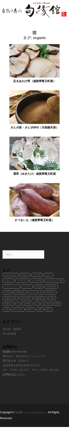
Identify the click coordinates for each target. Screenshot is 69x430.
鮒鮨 (40, 309)
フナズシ (27, 286)
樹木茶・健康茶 (12, 329)
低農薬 (39, 286)
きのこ (48, 275)
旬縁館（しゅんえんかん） (31, 412)
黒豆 (49, 309)
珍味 (52, 298)
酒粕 (57, 304)
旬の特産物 (9, 333)
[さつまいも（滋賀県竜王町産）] (34, 199)
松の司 (32, 292)
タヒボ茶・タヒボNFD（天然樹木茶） (34, 127)
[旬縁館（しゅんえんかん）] (34, 9)
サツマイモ (22, 280)
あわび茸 (37, 275)
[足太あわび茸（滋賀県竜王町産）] (34, 60)
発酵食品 (8, 304)
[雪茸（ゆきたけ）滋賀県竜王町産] (34, 153)
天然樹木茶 (51, 286)
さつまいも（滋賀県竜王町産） (34, 220)
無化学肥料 (26, 298)
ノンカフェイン (11, 286)
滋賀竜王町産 (10, 298)
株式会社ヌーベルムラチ (30, 356)
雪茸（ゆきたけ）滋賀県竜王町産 (34, 173)
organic (24, 275)
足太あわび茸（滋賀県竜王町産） (34, 81)
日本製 (7, 292)
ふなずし (8, 280)
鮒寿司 (30, 309)
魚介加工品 (18, 309)
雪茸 (6, 309)
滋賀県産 (51, 292)
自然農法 (27, 304)
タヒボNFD (36, 280)
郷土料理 (47, 304)
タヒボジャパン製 (54, 280)
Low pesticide (10, 275)
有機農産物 (20, 292)
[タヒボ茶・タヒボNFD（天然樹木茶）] (34, 107)
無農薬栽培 (41, 298)
